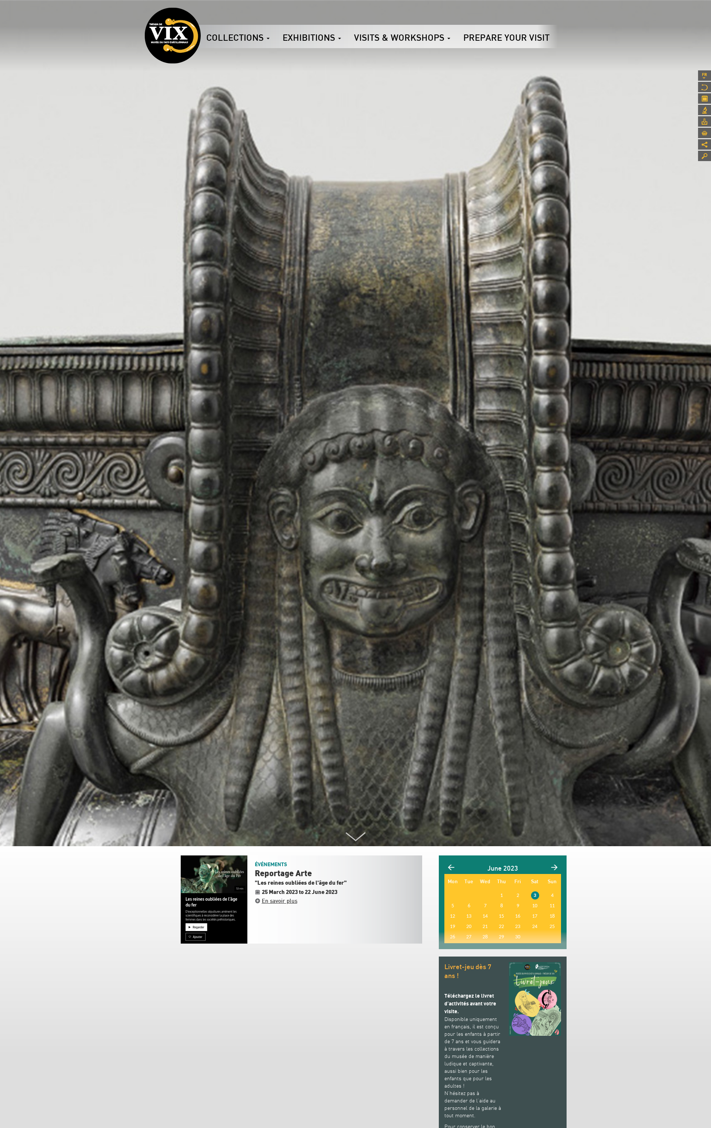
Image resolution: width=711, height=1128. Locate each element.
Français (704, 75)
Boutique (704, 133)
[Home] (172, 35)
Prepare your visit (506, 37)
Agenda (704, 98)
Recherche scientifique (704, 110)
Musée (704, 87)
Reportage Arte (283, 873)
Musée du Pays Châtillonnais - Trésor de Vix (200, 16)
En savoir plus (279, 900)
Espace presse (704, 121)
